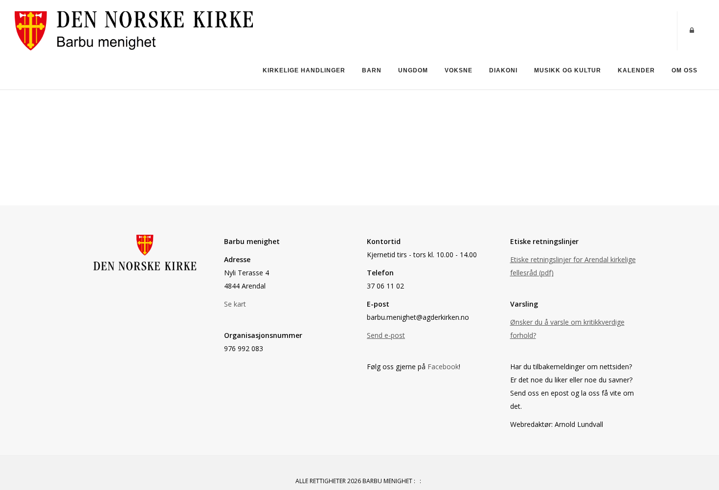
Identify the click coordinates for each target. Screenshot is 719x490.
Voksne (458, 70)
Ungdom (413, 70)
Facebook (443, 366)
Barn (372, 70)
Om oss (684, 70)
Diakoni (503, 70)
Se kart (235, 304)
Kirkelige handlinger (304, 70)
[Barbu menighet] (134, 30)
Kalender (636, 70)
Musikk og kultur (567, 70)
